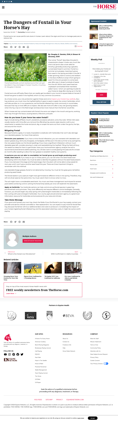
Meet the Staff (94, 338)
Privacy (59, 399)
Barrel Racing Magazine (42, 345)
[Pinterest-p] (7, 1)
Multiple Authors (29, 236)
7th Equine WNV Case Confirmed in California (52, 277)
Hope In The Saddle (41, 360)
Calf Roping (38, 351)
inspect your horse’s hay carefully (63, 99)
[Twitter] (4, 1)
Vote (101, 95)
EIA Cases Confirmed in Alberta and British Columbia (72, 278)
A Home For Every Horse (42, 338)
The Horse (38, 376)
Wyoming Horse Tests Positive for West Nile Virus (11, 278)
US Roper (38, 382)
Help (64, 348)
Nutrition (14, 43)
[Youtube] (5, 354)
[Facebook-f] (2, 1)
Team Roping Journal (41, 373)
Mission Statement (95, 341)
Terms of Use (94, 345)
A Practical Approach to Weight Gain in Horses (106, 44)
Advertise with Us (95, 351)
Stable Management (41, 370)
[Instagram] (9, 1)
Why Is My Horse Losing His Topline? (106, 140)
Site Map (49, 399)
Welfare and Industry (71, 43)
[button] (11, 47)
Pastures (57, 43)
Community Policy (95, 348)
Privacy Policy (94, 357)
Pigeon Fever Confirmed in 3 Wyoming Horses (32, 277)
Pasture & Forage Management (44, 43)
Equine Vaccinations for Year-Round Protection (106, 126)
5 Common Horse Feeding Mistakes (104, 119)
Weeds (62, 43)
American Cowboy (40, 341)
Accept (93, 418)
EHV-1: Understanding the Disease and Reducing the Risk (105, 27)
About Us (65, 338)
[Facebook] (17, 354)
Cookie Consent (95, 360)
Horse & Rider (39, 363)
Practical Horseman (40, 366)
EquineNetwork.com (75, 399)
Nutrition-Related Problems (26, 43)
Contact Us (66, 341)
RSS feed (38, 399)
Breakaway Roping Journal (43, 348)
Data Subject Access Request (98, 354)
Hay (10, 43)
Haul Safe (38, 357)
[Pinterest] (13, 354)
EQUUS (37, 354)
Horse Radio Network (69, 351)
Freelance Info (67, 345)
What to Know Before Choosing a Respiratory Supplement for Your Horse (106, 37)
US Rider (37, 379)
